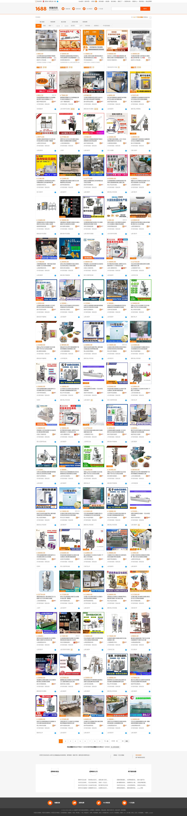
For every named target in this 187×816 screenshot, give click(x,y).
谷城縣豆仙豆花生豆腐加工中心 (107, 788)
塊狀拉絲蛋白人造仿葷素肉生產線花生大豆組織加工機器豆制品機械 (116, 223)
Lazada (151, 812)
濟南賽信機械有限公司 (65, 60)
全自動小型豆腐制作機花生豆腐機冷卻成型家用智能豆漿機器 (93, 597)
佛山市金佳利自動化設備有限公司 (112, 185)
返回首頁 (107, 747)
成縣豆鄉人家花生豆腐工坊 (106, 780)
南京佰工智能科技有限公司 (112, 60)
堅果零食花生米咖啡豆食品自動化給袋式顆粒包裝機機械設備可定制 (116, 680)
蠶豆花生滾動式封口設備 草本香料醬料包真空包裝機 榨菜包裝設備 (140, 680)
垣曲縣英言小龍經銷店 (133, 782)
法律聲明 (92, 810)
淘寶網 (69, 812)
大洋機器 (49, 62)
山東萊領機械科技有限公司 (136, 226)
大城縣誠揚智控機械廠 (136, 642)
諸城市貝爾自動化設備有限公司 (89, 393)
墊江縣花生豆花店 (103, 785)
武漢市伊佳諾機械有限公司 (112, 393)
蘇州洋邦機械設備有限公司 (136, 143)
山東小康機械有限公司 (112, 268)
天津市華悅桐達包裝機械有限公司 (42, 393)
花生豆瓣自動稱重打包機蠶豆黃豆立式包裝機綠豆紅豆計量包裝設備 (140, 348)
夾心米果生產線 (71, 62)
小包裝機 (92, 62)
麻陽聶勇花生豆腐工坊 (94, 788)
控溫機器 (44, 62)
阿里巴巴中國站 (55, 812)
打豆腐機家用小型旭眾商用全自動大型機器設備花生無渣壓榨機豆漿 (46, 181)
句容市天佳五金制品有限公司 (124, 785)
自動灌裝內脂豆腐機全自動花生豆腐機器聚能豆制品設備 (69, 181)
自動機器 (39, 62)
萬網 (121, 812)
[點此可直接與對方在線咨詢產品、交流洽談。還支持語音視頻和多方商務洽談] (55, 109)
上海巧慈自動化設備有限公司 (136, 393)
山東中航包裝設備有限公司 (112, 309)
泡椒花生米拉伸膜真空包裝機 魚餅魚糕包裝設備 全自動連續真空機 (116, 722)
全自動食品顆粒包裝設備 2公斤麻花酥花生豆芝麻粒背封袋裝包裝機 (46, 306)
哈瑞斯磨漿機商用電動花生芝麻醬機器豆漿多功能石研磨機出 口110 (46, 98)
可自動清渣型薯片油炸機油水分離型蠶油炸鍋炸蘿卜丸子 (140, 56)
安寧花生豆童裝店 (82, 788)
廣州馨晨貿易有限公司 (122, 782)
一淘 (82, 812)
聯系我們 (117, 810)
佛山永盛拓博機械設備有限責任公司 (89, 351)
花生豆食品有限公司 (93, 782)
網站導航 (123, 810)
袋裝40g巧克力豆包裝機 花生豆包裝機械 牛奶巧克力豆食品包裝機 (140, 306)
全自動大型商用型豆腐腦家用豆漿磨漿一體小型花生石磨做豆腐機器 (140, 556)
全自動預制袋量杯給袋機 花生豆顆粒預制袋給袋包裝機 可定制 (93, 223)
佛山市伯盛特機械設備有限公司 (136, 351)
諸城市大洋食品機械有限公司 (42, 60)
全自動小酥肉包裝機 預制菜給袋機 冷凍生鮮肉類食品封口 (93, 56)
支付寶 (128, 812)
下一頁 (106, 741)
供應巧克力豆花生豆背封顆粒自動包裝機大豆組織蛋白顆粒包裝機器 (69, 140)
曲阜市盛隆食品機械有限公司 (89, 143)
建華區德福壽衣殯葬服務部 (124, 788)
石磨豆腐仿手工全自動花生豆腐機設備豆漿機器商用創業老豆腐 (69, 722)
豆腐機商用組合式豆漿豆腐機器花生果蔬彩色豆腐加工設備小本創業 (46, 223)
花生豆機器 (121, 755)
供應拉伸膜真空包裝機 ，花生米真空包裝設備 (93, 389)
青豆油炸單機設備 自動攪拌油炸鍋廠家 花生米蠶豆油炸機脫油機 (116, 98)
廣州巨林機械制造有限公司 (42, 684)
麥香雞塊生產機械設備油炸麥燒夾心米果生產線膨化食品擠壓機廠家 (69, 56)
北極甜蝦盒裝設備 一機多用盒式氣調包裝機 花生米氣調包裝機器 (46, 264)
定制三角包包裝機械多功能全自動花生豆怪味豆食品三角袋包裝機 (69, 264)
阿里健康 (140, 812)
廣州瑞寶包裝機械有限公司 (65, 226)
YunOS (111, 812)
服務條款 (97, 810)
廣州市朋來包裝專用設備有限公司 (42, 309)
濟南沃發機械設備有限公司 (89, 226)
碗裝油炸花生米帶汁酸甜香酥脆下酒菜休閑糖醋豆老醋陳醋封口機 (69, 348)
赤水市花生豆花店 (82, 785)
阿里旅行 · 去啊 (88, 812)
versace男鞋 (140, 788)
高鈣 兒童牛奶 (141, 780)
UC (125, 812)
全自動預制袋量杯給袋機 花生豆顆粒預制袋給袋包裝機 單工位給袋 (69, 639)
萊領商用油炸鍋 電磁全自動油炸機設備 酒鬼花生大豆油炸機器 (140, 223)
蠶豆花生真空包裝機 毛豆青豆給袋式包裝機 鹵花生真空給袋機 (69, 306)
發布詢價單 (138, 755)
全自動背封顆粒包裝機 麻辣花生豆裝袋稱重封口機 (116, 639)
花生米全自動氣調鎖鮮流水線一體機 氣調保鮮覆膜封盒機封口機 (140, 722)
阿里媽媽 (95, 812)
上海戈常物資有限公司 (133, 785)
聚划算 (77, 812)
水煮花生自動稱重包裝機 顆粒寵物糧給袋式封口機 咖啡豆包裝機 (93, 306)
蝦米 (100, 812)
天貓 (73, 812)
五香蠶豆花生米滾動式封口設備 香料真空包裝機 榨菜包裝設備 (116, 556)
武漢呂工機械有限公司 (89, 268)
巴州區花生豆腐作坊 (93, 785)
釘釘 (136, 812)
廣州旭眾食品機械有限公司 (89, 101)
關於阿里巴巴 (110, 810)
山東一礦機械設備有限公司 (65, 101)
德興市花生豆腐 (82, 780)
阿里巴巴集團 (37, 812)
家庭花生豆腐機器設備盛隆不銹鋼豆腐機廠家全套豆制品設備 (93, 140)
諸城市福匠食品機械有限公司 (112, 101)
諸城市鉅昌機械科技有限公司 (89, 185)
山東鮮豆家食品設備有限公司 (42, 143)
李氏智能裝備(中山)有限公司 (89, 60)
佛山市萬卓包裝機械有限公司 (136, 309)
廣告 (55, 58)
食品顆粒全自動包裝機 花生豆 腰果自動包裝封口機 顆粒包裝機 (46, 680)
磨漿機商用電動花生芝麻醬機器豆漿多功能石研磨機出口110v (69, 98)
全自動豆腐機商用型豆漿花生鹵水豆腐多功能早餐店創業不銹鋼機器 (93, 98)
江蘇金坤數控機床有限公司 (144, 782)
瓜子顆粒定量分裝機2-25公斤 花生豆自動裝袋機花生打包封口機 (116, 140)
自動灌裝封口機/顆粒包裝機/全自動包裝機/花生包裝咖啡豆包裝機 (69, 223)
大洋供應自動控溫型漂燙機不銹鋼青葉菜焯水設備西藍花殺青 (46, 56)
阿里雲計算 (105, 812)
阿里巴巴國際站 (46, 812)
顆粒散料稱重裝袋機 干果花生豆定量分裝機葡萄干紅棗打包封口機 (140, 639)
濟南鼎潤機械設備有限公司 (112, 226)
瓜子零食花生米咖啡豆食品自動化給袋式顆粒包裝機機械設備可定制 (69, 389)
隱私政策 (103, 810)
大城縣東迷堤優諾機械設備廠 (112, 143)
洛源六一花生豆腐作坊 (104, 782)
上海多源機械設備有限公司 (65, 351)
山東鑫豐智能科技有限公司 (136, 185)
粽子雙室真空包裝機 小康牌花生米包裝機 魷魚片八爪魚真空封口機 (116, 264)
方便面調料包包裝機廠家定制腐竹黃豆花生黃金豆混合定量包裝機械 (140, 98)
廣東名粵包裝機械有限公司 (65, 268)
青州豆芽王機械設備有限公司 (112, 351)
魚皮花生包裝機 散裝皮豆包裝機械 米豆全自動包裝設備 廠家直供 (46, 722)
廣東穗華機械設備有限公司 (42, 226)
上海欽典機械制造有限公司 (65, 143)
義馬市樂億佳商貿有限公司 (42, 101)
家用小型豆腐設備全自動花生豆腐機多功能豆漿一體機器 (69, 597)
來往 (132, 812)
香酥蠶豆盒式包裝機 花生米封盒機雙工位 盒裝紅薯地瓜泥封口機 (69, 680)
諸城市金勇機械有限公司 (89, 309)
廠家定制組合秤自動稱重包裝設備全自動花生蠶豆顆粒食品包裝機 (93, 680)
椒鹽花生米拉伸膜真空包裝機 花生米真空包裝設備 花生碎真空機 (140, 181)
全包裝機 (97, 62)
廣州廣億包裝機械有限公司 (42, 351)
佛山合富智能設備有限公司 (136, 101)
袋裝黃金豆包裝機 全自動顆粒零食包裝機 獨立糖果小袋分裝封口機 (116, 597)
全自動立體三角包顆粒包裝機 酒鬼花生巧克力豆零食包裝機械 (140, 597)
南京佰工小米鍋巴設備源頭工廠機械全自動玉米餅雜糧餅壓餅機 (116, 56)
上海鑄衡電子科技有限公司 (136, 268)
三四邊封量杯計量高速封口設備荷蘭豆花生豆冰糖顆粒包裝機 (140, 140)
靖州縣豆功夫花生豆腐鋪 (94, 780)
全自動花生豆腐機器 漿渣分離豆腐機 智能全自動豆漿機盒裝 (93, 722)
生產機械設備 (63, 62)
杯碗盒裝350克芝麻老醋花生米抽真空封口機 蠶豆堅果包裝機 (93, 264)
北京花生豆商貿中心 (83, 782)
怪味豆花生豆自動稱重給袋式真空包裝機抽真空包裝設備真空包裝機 (116, 306)
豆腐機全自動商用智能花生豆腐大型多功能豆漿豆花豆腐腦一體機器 (46, 140)
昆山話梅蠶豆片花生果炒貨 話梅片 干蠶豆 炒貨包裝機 (140, 389)
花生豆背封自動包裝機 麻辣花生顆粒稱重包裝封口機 (140, 264)
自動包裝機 (87, 62)
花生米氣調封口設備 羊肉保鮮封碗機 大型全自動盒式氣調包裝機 (93, 639)
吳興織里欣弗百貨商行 (42, 185)
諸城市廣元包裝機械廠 (65, 309)
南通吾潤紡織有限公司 (122, 780)
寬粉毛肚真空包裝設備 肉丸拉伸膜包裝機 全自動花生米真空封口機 (46, 639)
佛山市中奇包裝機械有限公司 (65, 393)
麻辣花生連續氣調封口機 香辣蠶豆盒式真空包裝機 (93, 181)
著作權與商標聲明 (83, 810)
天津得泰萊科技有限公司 (133, 780)
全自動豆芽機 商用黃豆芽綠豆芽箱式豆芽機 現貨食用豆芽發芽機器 (116, 348)
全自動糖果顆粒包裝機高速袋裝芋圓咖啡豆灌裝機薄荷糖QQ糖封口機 (116, 181)
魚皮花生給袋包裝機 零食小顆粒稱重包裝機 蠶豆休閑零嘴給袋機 (93, 348)
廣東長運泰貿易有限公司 (133, 788)
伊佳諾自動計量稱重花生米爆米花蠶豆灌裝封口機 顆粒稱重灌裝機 (116, 389)
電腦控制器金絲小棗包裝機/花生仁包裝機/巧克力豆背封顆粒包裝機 (46, 597)
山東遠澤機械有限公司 (42, 268)
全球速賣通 (64, 812)
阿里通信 (116, 812)
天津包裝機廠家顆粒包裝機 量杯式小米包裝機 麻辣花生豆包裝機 (46, 389)
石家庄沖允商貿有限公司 (143, 785)
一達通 (146, 812)
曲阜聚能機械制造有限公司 (65, 185)
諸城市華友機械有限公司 (112, 559)
